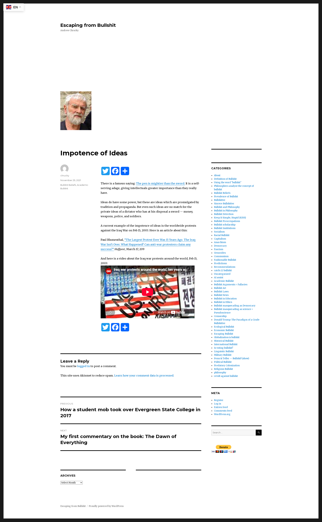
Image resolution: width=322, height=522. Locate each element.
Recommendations (224, 267)
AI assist (218, 277)
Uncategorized (222, 274)
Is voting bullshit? (223, 347)
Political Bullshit (223, 362)
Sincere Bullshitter (224, 203)
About (217, 175)
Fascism (218, 249)
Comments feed (223, 410)
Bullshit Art (220, 288)
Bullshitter (219, 200)
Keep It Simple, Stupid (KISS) (230, 217)
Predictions (220, 263)
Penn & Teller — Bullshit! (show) (231, 358)
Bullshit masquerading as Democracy (234, 305)
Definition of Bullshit (225, 179)
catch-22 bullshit (223, 270)
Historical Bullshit (223, 340)
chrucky (64, 175)
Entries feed (221, 407)
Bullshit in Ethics (223, 302)
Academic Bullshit (224, 281)
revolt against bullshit (226, 376)
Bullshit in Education (225, 298)
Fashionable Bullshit (225, 259)
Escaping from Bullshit (88, 25)
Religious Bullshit (223, 369)
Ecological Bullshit (224, 326)
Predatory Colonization (227, 365)
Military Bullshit (222, 355)
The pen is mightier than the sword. (160, 183)
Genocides (220, 252)
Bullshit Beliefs (68, 185)
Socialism (219, 231)
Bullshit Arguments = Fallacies (230, 284)
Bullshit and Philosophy (227, 207)
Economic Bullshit (224, 330)
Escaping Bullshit (223, 333)
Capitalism (220, 238)
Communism (221, 256)
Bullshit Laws (221, 291)
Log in (217, 403)
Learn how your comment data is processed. (144, 375)
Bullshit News (221, 295)
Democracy (220, 245)
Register (218, 400)
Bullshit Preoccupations (227, 221)
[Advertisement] (161, 61)
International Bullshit (225, 344)
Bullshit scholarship (224, 224)
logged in (83, 366)
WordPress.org (222, 414)
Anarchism (220, 242)
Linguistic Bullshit (224, 351)
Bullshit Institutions (224, 228)
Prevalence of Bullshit (226, 196)
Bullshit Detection (223, 214)
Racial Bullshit (221, 235)
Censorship (220, 316)
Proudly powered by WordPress (106, 506)
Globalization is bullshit (226, 337)
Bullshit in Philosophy (226, 210)
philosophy (220, 372)
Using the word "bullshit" (227, 182)
